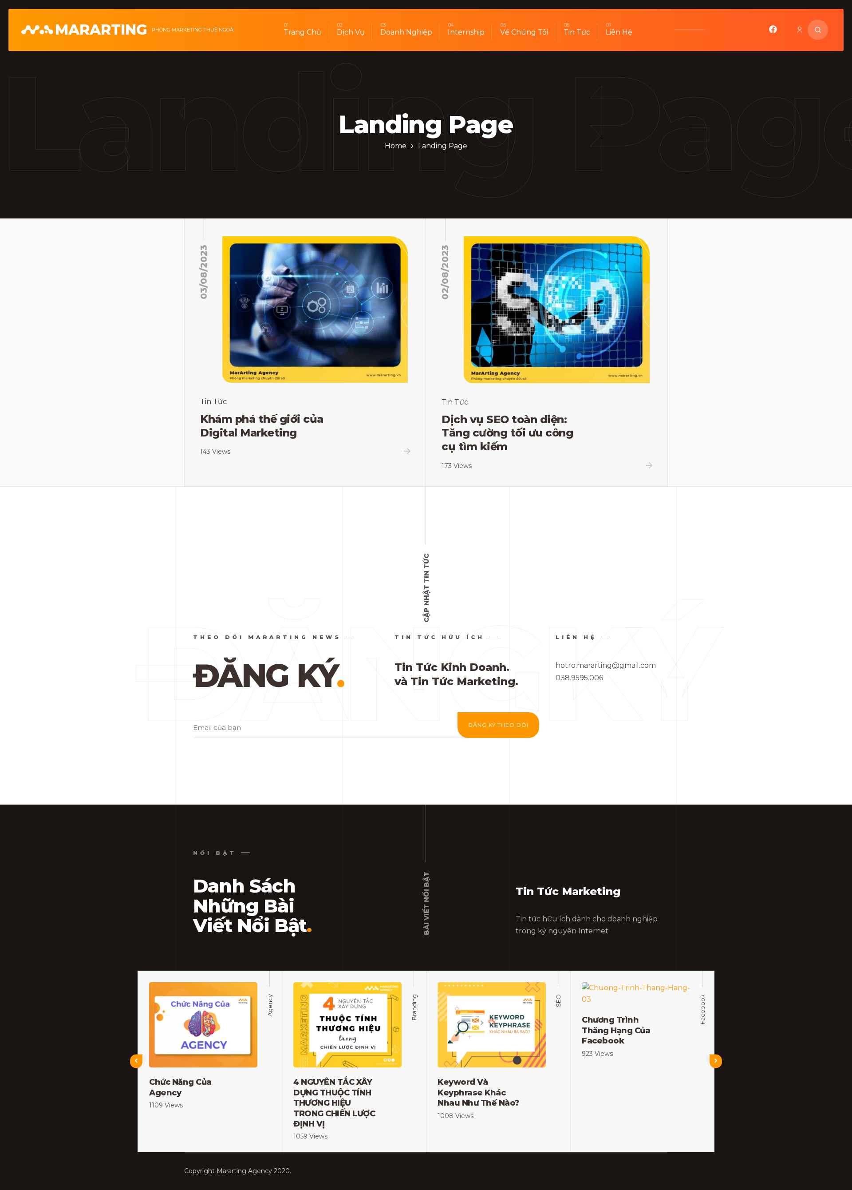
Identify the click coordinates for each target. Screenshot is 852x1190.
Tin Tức (577, 32)
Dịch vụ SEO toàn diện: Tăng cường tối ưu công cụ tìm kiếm (507, 433)
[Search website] (818, 30)
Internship (466, 32)
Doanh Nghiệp (406, 32)
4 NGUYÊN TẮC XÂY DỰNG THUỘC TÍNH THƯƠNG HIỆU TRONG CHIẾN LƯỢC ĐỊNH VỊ (334, 1103)
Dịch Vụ (351, 32)
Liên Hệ (619, 32)
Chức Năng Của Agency (180, 1087)
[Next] (716, 1061)
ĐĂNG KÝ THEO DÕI (498, 725)
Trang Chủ (302, 32)
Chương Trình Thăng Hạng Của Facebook (616, 1030)
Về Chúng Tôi (524, 32)
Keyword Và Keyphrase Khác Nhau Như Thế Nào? (478, 1092)
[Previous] (136, 1061)
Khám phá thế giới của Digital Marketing (261, 426)
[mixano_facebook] (773, 31)
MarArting (101, 29)
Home (395, 146)
